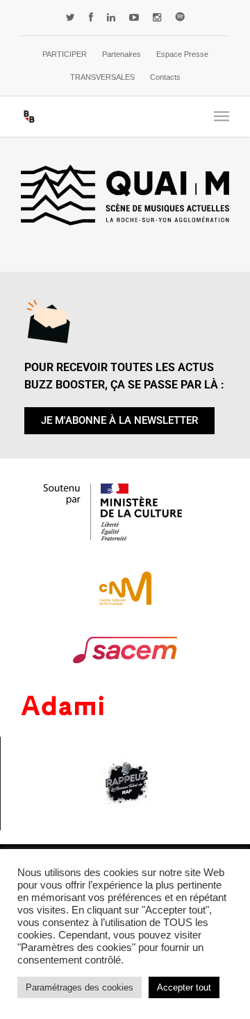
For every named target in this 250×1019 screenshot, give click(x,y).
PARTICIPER (64, 54)
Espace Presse (182, 54)
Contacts (165, 77)
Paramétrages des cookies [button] (79, 987)
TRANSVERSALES (102, 77)
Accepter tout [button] (184, 987)
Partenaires (121, 54)
